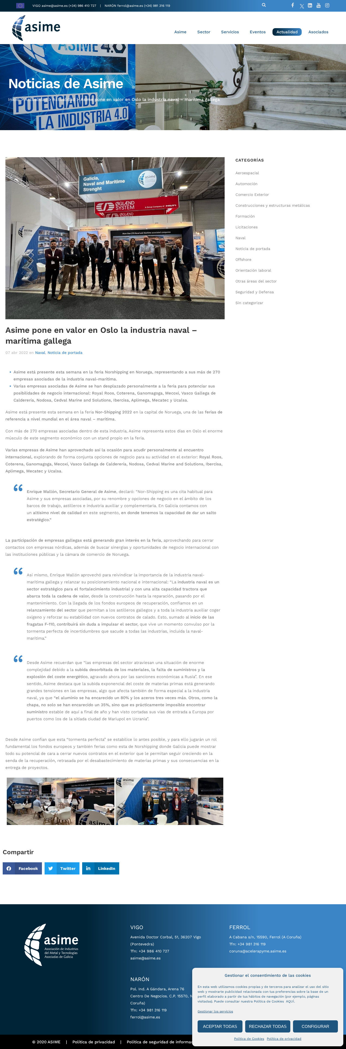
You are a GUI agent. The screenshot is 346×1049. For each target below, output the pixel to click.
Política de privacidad (284, 1039)
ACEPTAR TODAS (220, 1026)
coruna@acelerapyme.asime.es (257, 951)
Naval (40, 352)
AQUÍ (290, 1001)
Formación (245, 216)
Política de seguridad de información (163, 1042)
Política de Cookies (249, 1039)
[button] (22, 868)
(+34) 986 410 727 (83, 6)
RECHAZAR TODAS (268, 1026)
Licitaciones (246, 227)
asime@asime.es (55, 6)
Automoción (246, 184)
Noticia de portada (65, 352)
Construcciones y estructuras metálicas (272, 205)
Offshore (243, 259)
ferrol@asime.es (130, 6)
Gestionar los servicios (215, 1011)
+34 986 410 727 (154, 951)
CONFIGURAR (315, 1026)
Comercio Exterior (252, 194)
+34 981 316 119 (153, 1010)
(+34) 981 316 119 (157, 6)
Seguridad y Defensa (254, 292)
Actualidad (36, 99)
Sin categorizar (249, 303)
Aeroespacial (247, 173)
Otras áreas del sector (256, 281)
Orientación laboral (253, 270)
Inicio (13, 99)
